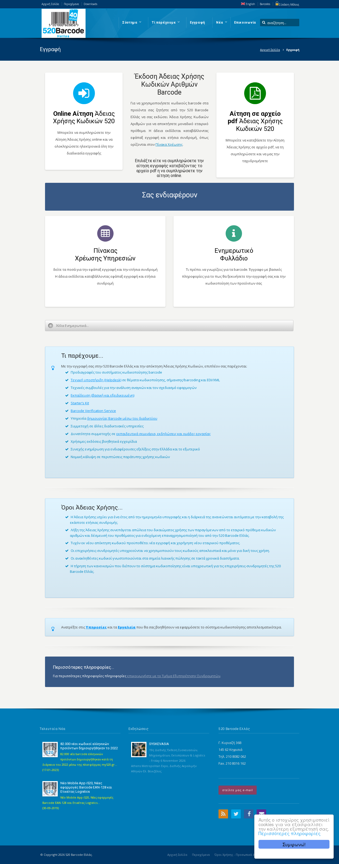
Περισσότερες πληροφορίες (289, 833)
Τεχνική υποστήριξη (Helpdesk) (96, 380)
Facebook (248, 813)
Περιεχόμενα (71, 4)
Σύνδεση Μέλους (289, 4)
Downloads (90, 4)
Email (261, 813)
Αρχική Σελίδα (50, 4)
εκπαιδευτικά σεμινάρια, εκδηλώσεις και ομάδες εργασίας (163, 433)
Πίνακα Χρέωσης (168, 144)
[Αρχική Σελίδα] (64, 23)
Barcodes (265, 4)
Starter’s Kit (80, 403)
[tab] (169, 325)
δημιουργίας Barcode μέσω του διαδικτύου (122, 418)
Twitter (236, 813)
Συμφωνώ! (294, 844)
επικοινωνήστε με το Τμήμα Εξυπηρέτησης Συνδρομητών (173, 676)
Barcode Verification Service (93, 410)
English (250, 4)
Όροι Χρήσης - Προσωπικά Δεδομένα (240, 855)
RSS (223, 813)
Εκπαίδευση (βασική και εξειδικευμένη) (102, 395)
